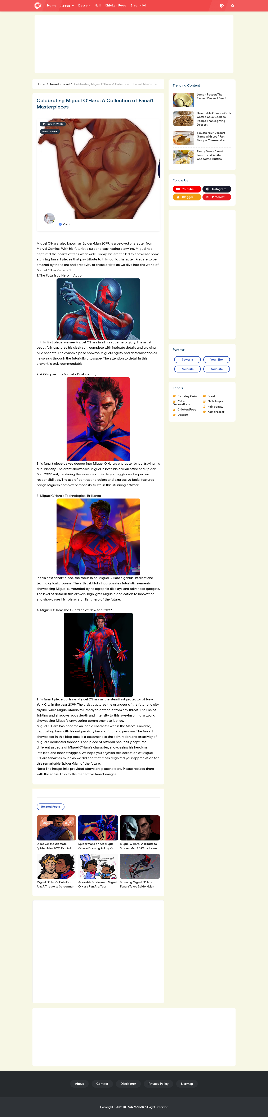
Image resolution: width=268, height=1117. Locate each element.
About (79, 1084)
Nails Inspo (215, 401)
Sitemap (187, 1084)
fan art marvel (49, 131)
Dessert (183, 415)
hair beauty (215, 406)
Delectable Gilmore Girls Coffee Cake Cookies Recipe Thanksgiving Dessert (214, 118)
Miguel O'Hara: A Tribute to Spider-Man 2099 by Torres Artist (138, 848)
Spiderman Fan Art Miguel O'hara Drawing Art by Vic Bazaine (96, 848)
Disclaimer (128, 1084)
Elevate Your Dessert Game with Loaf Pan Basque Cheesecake (211, 136)
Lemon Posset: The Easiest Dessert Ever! (211, 96)
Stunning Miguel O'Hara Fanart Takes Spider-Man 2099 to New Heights (137, 886)
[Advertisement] (134, 44)
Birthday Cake (187, 396)
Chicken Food (187, 409)
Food (211, 396)
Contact (102, 1084)
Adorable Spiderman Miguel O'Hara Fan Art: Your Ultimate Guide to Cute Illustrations (97, 888)
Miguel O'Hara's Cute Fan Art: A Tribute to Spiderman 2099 (55, 886)
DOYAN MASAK (133, 1107)
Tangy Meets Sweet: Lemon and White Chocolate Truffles (210, 155)
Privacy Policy (158, 1084)
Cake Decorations (181, 403)
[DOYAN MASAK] (38, 5)
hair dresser (216, 412)
